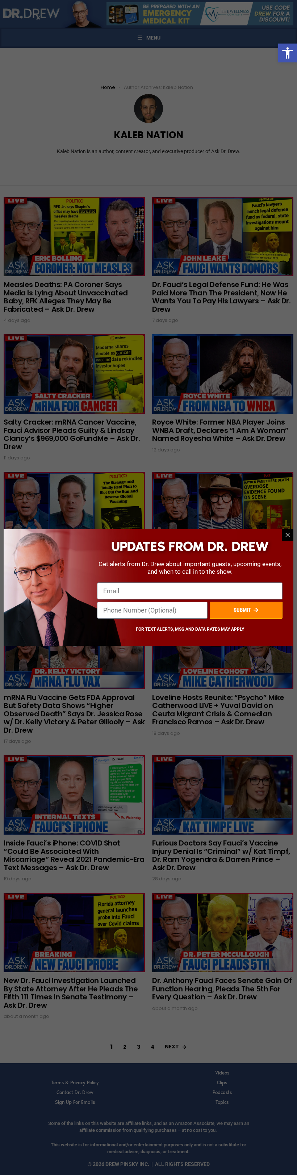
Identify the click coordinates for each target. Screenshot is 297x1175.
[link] (287, 53)
